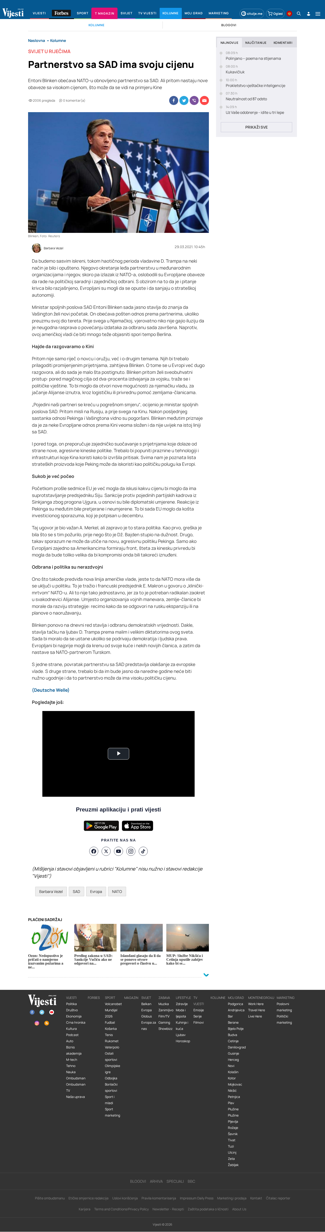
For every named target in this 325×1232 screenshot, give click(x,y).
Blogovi (138, 1181)
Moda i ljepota (181, 1013)
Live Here (255, 1016)
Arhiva (156, 1181)
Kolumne (218, 998)
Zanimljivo (165, 1010)
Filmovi (198, 1022)
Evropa (96, 891)
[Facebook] (93, 851)
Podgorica (235, 1004)
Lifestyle (183, 998)
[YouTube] (118, 851)
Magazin (131, 998)
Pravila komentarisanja (159, 1198)
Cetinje (233, 1041)
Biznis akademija (74, 1050)
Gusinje (233, 1053)
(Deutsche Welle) (51, 690)
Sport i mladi (109, 1100)
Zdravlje (182, 1004)
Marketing (286, 998)
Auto (69, 1041)
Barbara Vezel (53, 248)
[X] (106, 851)
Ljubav (181, 1035)
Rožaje (233, 1128)
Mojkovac (235, 1084)
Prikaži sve (256, 127)
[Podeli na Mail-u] (204, 100)
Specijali (175, 1181)
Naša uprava (75, 1097)
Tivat (231, 1140)
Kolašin (233, 1072)
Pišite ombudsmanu (50, 1198)
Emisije (198, 1010)
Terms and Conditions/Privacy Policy (121, 1209)
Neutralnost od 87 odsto (246, 98)
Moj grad (236, 998)
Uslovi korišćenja (125, 1198)
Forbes (94, 998)
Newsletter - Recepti (168, 1209)
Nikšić (232, 1090)
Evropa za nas (148, 1025)
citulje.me (254, 13)
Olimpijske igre (112, 1069)
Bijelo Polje (236, 1029)
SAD (76, 891)
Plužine (233, 1109)
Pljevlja (233, 1121)
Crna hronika (75, 1022)
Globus (146, 1016)
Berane (233, 1022)
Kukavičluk (235, 72)
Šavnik (233, 1134)
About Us (239, 1209)
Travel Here (256, 1010)
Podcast (72, 1035)
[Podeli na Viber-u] (194, 100)
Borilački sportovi (111, 1087)
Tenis (109, 1035)
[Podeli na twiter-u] (183, 100)
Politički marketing (284, 1019)
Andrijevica (236, 1010)
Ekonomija (74, 1016)
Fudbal (110, 1022)
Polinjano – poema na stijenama (253, 58)
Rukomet (111, 1041)
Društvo (72, 1010)
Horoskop (183, 1041)
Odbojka (111, 1078)
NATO (117, 891)
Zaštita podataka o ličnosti (208, 1209)
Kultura (71, 1029)
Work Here (256, 1004)
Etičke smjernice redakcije (88, 1198)
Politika (71, 1004)
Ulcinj (232, 1152)
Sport (110, 998)
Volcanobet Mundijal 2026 (113, 1010)
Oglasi (278, 13)
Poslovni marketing (284, 1007)
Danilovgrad (237, 1047)
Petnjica (234, 1097)
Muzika (163, 1004)
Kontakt (256, 1198)
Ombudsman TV (75, 1087)
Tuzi (231, 1146)
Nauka (71, 1072)
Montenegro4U (261, 998)
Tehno (70, 1066)
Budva (232, 1035)
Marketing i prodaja (231, 1198)
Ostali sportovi (111, 1056)
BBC (191, 1181)
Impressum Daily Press (196, 1198)
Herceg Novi (233, 1062)
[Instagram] (130, 851)
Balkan (146, 1004)
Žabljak (233, 1165)
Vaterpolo (112, 1047)
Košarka (111, 1029)
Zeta (231, 1159)
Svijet (146, 998)
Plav (231, 1103)
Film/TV (163, 1016)
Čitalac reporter (278, 1198)
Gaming (164, 1022)
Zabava (164, 998)
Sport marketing (112, 1112)
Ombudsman (75, 1078)
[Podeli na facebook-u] (173, 100)
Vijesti (71, 998)
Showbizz (165, 1029)
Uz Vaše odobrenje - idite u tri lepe (255, 112)
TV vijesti (198, 1001)
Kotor (232, 1078)
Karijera (84, 1209)
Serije (197, 1016)
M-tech (71, 1059)
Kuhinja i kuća (182, 1025)
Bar (230, 1016)
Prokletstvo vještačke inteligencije (255, 85)
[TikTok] (143, 851)
